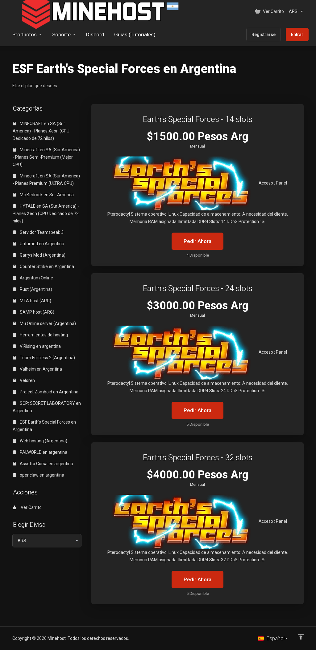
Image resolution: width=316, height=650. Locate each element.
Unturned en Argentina (41, 243)
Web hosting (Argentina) (43, 440)
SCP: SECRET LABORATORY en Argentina (47, 407)
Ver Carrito (30, 507)
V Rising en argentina (40, 346)
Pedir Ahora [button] (197, 241)
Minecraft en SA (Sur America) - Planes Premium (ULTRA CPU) (46, 179)
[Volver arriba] (301, 637)
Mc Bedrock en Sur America (46, 194)
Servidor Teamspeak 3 (41, 232)
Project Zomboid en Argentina (48, 391)
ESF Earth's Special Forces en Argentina (44, 426)
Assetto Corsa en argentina (46, 463)
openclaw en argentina (41, 475)
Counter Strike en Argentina (46, 266)
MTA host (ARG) (35, 300)
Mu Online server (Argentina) (47, 323)
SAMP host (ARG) (36, 312)
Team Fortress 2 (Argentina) (47, 357)
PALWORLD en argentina (43, 452)
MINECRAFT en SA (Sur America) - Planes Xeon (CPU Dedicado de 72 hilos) (41, 131)
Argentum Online (36, 277)
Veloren (27, 380)
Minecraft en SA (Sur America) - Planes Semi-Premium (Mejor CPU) (46, 157)
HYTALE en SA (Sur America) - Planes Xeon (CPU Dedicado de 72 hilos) (46, 213)
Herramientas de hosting (43, 334)
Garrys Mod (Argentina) (42, 255)
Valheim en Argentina (40, 369)
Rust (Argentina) (35, 289)
